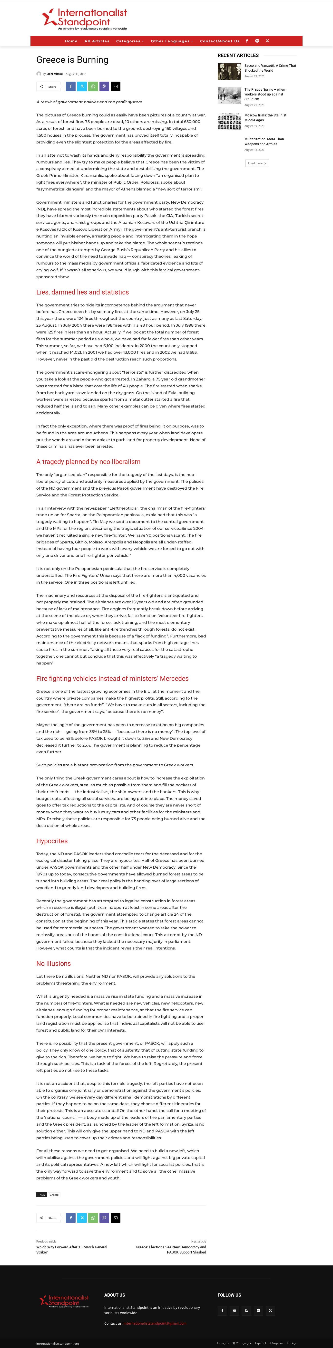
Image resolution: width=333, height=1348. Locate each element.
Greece (54, 1194)
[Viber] (104, 86)
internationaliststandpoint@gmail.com (155, 1323)
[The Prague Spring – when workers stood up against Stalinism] (229, 95)
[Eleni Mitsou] (39, 73)
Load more (255, 163)
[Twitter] (267, 41)
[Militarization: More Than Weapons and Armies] (229, 145)
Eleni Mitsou (55, 74)
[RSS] (246, 1311)
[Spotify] (257, 41)
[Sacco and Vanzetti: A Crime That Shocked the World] (229, 71)
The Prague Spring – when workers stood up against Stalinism (265, 94)
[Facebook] (247, 41)
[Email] (115, 86)
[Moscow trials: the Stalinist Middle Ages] (229, 121)
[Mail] (234, 1311)
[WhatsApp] (93, 86)
